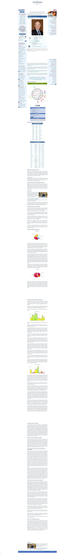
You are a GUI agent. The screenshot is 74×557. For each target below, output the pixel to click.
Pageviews (33, 44)
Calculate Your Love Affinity (22, 52)
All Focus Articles (53, 84)
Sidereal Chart (36, 114)
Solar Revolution (54, 29)
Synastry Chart (20, 57)
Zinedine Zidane (54, 77)
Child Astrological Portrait (53, 21)
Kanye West (30, 67)
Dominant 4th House (21, 81)
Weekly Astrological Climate (22, 87)
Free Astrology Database (53, 61)
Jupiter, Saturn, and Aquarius (22, 91)
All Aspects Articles (21, 79)
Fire (35, 41)
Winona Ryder (37, 68)
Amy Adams (54, 76)
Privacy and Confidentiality (34, 551)
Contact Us (22, 551)
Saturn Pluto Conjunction (22, 92)
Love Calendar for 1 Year (53, 34)
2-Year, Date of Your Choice (52, 26)
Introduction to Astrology (21, 66)
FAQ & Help (39, 551)
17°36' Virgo (36, 38)
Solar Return (20, 62)
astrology (32, 196)
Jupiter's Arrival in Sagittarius (22, 93)
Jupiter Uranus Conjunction (22, 90)
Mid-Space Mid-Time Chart (22, 59)
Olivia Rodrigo (29, 64)
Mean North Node (37, 115)
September (54, 23)
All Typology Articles (21, 85)
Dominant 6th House (21, 83)
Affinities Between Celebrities (22, 53)
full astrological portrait (41, 548)
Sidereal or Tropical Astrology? (22, 68)
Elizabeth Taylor (45, 67)
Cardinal (38, 41)
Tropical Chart (32, 114)
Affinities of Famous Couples (22, 106)
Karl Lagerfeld (40, 70)
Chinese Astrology (32, 42)
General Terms (28, 551)
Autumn (55, 24)
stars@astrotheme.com (30, 50)
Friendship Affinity (21, 55)
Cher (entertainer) (41, 68)
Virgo (37, 40)
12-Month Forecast (54, 28)
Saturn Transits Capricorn (22, 95)
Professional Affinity (21, 56)
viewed (40, 79)
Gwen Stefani (33, 68)
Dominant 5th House (21, 82)
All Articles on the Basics (22, 71)
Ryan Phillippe (44, 70)
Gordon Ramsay (54, 83)
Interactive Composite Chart (22, 58)
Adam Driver (54, 79)
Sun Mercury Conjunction (22, 76)
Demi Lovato (54, 80)
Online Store (42, 551)
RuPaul (40, 64)
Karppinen (39, 27)
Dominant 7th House (21, 84)
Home (19, 551)
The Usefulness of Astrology (22, 67)
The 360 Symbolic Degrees (22, 50)
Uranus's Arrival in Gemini (22, 88)
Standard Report (54, 31)
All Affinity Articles (21, 107)
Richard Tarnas (34, 74)
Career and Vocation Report (52, 20)
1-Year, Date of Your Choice (52, 25)
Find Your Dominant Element (22, 49)
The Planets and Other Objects (22, 70)
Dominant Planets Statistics (53, 73)
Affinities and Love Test (21, 54)
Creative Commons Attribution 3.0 (37, 34)
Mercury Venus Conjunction (22, 75)
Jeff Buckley (37, 64)
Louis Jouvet (30, 74)
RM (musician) (54, 78)
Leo (38, 40)
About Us (25, 551)
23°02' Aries (36, 39)
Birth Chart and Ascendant (22, 46)
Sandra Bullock (29, 68)
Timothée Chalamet (35, 67)
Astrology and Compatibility (22, 104)
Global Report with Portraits (52, 32)
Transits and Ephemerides (22, 13)
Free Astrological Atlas (21, 48)
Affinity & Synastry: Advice (22, 105)
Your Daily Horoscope (21, 44)
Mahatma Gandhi (40, 67)
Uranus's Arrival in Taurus (22, 94)
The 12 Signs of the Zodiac (22, 69)
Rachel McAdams (33, 64)
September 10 (39, 36)
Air (36, 41)
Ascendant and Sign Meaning (22, 47)
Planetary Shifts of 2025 (21, 89)
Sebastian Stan (54, 81)
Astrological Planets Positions (52, 74)
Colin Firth (36, 70)
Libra (35, 40)
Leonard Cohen (54, 82)
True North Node (33, 115)
